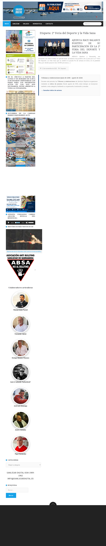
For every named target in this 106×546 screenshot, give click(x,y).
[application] (20, 223)
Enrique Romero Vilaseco (20, 358)
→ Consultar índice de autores (51, 90)
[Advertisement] (20, 182)
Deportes (63, 68)
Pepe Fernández (20, 454)
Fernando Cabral (20, 334)
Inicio (7, 24)
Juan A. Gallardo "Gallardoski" (20, 382)
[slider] (31, 222)
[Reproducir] (9, 223)
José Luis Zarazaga (20, 406)
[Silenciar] (27, 223)
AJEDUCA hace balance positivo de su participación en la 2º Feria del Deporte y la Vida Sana (86, 46)
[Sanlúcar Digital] (19, 11)
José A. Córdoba (20, 430)
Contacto (49, 24)
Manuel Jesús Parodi (20, 310)
